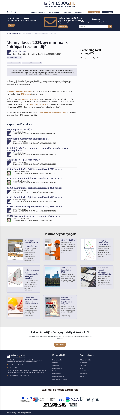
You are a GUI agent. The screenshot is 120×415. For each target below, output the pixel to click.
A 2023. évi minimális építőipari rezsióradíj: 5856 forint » (35, 206)
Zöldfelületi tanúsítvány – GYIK (67, 270)
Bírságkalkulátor (68, 240)
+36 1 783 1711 (14, 367)
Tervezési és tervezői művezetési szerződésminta (104, 271)
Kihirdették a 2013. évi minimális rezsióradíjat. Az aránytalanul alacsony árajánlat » (38, 149)
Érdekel (11, 25)
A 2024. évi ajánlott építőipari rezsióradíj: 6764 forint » (33, 216)
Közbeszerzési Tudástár (59, 379)
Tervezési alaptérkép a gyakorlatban (103, 242)
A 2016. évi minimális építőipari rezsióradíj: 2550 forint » (34, 169)
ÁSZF (81, 368)
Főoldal (9, 33)
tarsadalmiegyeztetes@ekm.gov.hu (52, 112)
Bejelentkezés (108, 12)
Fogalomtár (67, 12)
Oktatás (82, 376)
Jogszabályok (56, 368)
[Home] (60, 4)
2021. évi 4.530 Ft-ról (38, 104)
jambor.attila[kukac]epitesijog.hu (19, 375)
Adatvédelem (84, 371)
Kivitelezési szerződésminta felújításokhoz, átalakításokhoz (31, 301)
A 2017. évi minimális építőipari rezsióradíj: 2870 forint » (34, 178)
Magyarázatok (54, 12)
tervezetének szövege (27, 99)
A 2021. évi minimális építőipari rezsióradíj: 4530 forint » (34, 197)
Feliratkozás (63, 26)
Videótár (55, 371)
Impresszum (83, 374)
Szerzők (82, 365)
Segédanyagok (56, 374)
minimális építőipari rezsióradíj (20, 91)
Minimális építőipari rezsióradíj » (23, 160)
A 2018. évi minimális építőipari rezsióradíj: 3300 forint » (35, 188)
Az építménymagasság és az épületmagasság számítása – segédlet (32, 273)
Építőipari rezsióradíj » (20, 129)
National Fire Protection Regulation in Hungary (66, 301)
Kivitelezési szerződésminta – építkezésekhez (31, 243)
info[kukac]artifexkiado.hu (17, 365)
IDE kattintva (26, 94)
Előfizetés (95, 12)
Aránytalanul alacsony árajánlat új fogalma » (28, 139)
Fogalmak (55, 363)
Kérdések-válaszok (38, 12)
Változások (78, 12)
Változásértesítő (85, 360)
